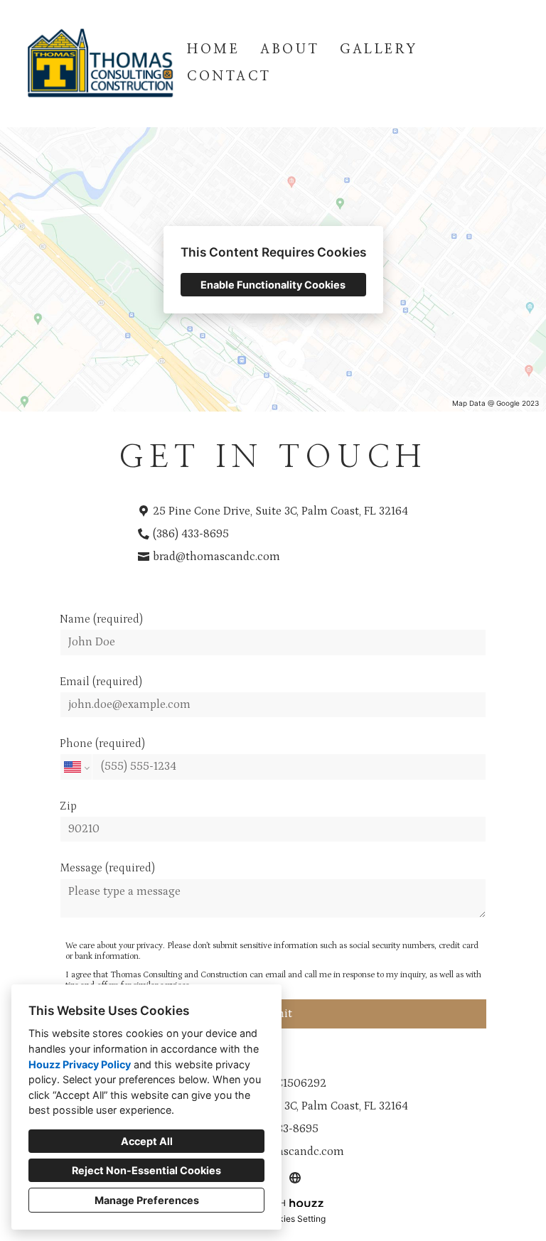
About (289, 49)
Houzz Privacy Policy (79, 1064)
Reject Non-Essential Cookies (146, 1170)
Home (213, 49)
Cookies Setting (294, 1218)
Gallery (378, 49)
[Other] (295, 1177)
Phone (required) (102, 743)
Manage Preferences (147, 1200)
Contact (229, 76)
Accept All (147, 1141)
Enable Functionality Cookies (273, 285)
